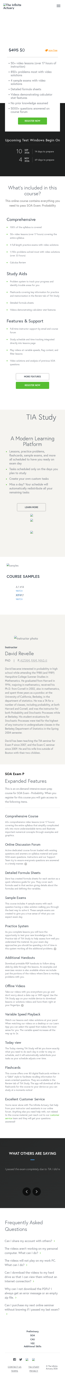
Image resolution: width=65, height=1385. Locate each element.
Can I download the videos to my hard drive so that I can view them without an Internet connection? (31, 1276)
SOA (32, 1335)
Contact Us (15, 1367)
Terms (14, 1371)
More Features (32, 376)
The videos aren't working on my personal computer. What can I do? (31, 1250)
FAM (34, 660)
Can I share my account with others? (28, 1241)
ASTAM (25, 660)
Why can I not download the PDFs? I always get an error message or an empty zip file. (31, 1293)
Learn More (31, 507)
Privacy (34, 1371)
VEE (32, 1343)
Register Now (32, 121)
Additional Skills (32, 1346)
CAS (32, 1339)
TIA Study (33, 1367)
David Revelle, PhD (19, 30)
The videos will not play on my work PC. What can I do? (30, 1262)
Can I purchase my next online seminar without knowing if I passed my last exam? (32, 1307)
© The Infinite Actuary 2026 (52, 1367)
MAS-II (42, 660)
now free (52, 50)
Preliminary (32, 1331)
